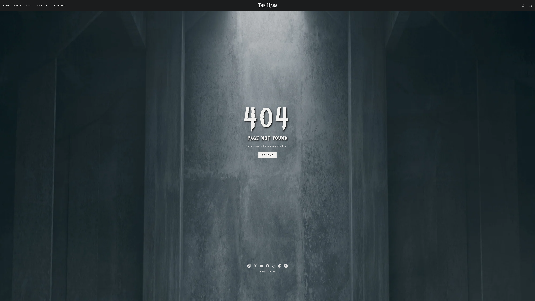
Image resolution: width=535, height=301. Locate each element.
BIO (48, 5)
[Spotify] (279, 266)
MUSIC (29, 5)
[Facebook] (267, 266)
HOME (6, 5)
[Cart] (530, 5)
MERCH (18, 5)
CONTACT (59, 5)
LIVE (39, 5)
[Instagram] (249, 266)
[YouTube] (261, 266)
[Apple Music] (286, 266)
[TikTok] (273, 266)
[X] (255, 266)
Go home (267, 155)
